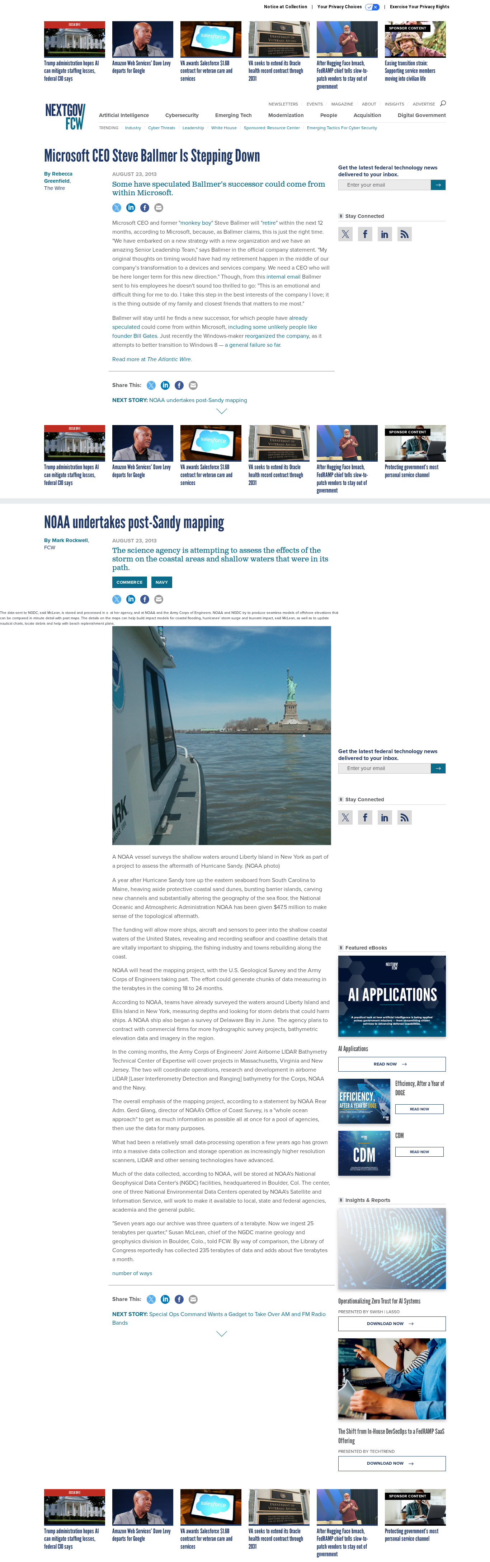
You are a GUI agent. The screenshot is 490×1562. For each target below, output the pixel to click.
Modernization (286, 115)
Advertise (424, 104)
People (328, 115)
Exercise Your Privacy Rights (419, 6)
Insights (394, 104)
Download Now (386, 1323)
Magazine (342, 104)
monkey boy (195, 223)
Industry (133, 128)
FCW (49, 547)
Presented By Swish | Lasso (369, 1312)
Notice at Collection (285, 6)
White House (224, 128)
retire (269, 223)
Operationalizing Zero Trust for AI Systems (379, 1301)
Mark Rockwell (70, 540)
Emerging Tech (233, 115)
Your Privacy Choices (340, 6)
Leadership (193, 128)
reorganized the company (277, 336)
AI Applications (353, 1048)
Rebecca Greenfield (58, 177)
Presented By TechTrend (366, 1451)
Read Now (386, 1064)
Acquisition (367, 115)
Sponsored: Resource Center (272, 128)
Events (315, 104)
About (369, 104)
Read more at (151, 359)
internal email (284, 276)
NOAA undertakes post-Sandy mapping (198, 400)
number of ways (132, 1273)
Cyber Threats (161, 128)
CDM (399, 1135)
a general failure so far (252, 345)
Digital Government (422, 115)
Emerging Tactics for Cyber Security (342, 128)
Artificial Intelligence (124, 115)
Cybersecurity (182, 115)
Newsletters (283, 104)
